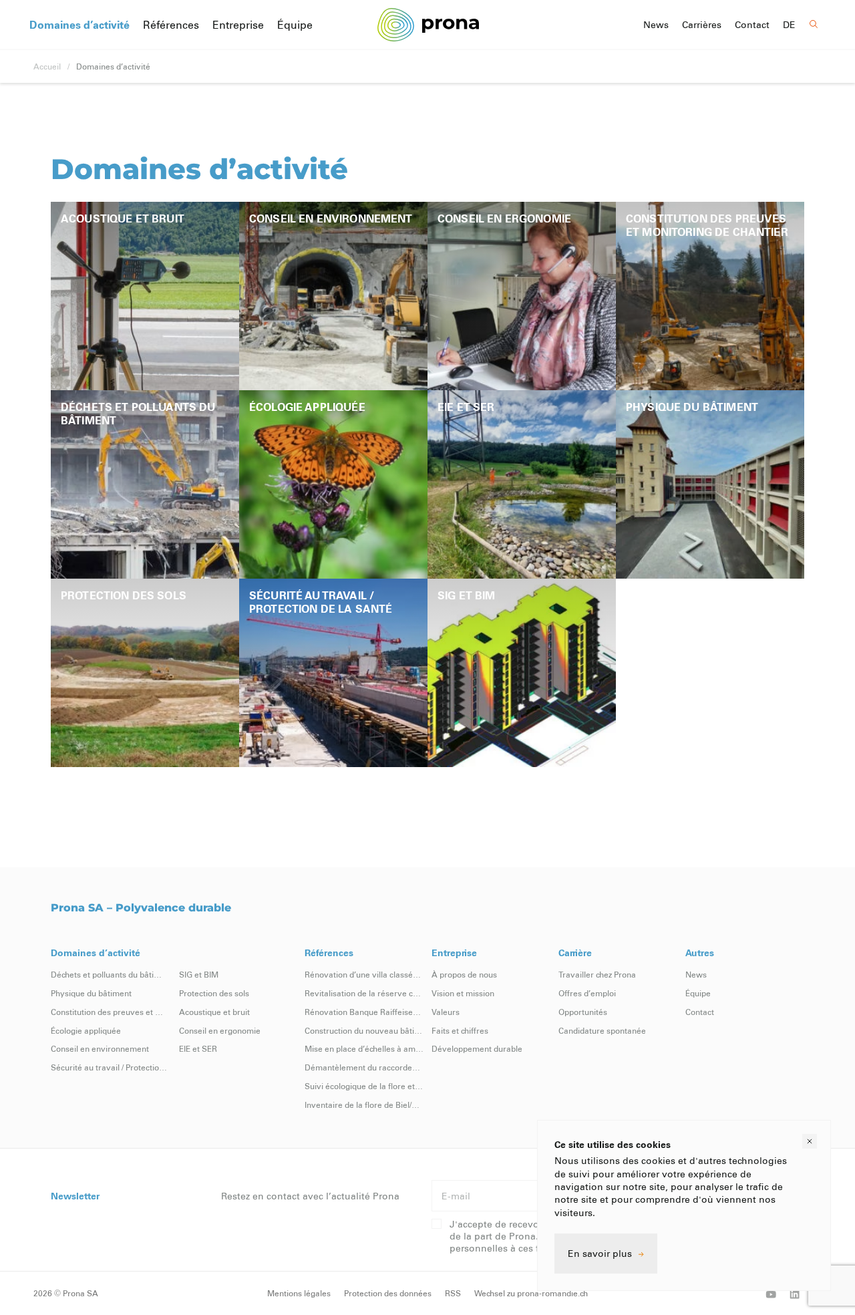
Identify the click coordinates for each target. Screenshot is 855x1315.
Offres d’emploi (587, 993)
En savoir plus (600, 1253)
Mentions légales (299, 1293)
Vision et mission (463, 993)
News (656, 24)
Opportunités (582, 1011)
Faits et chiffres (460, 1030)
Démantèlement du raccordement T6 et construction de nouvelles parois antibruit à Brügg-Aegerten (364, 1067)
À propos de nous (464, 974)
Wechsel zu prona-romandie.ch (531, 1293)
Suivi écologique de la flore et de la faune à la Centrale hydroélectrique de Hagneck (364, 1085)
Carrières (701, 24)
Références (171, 24)
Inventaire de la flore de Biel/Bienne (364, 1104)
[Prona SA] (427, 24)
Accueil (47, 66)
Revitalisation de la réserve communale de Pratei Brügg (364, 993)
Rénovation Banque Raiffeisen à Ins (364, 1011)
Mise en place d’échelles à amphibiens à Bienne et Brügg (364, 1048)
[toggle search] (814, 24)
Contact (752, 24)
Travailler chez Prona (597, 974)
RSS (453, 1293)
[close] (809, 1141)
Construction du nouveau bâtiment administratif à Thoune (364, 1030)
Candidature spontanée (602, 1030)
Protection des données (388, 1293)
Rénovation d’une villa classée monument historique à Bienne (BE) (364, 974)
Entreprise (238, 24)
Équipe (295, 24)
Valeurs (446, 1011)
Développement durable (477, 1048)
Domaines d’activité (79, 24)
